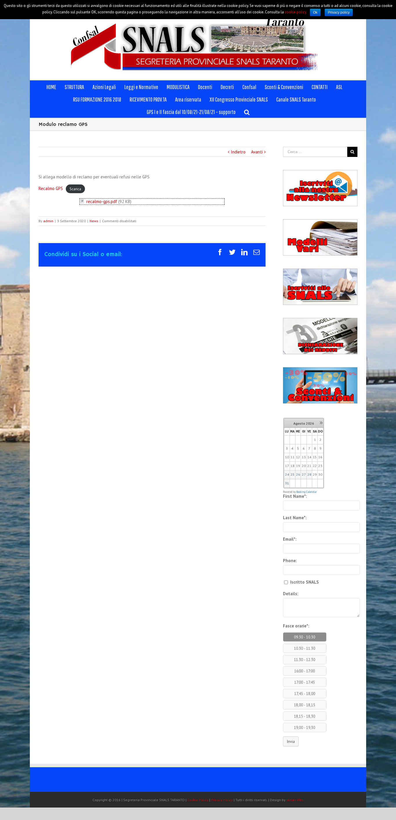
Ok (315, 12)
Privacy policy (339, 12)
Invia (291, 741)
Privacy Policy (222, 800)
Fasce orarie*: (296, 626)
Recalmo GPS (51, 188)
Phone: (290, 560)
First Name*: (295, 496)
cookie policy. (296, 12)
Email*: (290, 539)
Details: (290, 593)
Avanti (257, 152)
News (94, 221)
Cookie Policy (197, 800)
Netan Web (295, 800)
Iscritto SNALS (304, 582)
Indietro (238, 152)
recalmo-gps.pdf (101, 201)
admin (48, 221)
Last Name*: (295, 517)
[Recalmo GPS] (82, 201)
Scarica (75, 188)
